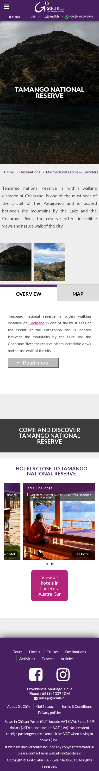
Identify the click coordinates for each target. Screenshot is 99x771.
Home (16, 16)
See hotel (82, 554)
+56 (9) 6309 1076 (81, 16)
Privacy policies (50, 713)
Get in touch (46, 706)
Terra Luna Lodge (39, 488)
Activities (27, 658)
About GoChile (18, 706)
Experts (48, 658)
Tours (17, 651)
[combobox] (32, 16)
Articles (67, 658)
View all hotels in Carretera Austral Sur (49, 586)
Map (78, 294)
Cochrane (36, 322)
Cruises (52, 651)
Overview (28, 294)
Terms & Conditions (76, 706)
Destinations (75, 651)
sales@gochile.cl (51, 698)
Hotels (34, 651)
